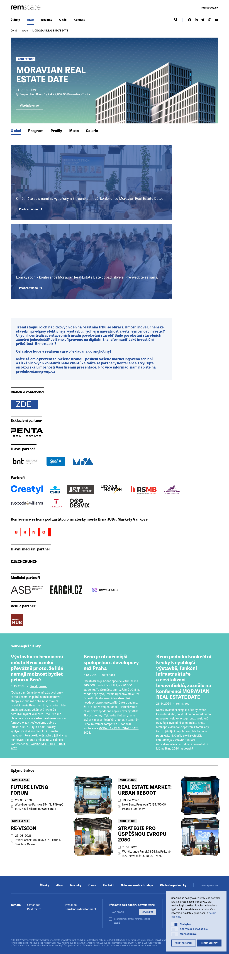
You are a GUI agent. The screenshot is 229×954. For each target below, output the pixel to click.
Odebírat (147, 912)
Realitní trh (34, 909)
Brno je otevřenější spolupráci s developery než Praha (111, 662)
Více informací (29, 105)
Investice (71, 905)
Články (15, 20)
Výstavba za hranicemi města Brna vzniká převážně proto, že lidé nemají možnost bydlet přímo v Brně (37, 668)
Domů (14, 30)
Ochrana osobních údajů (137, 885)
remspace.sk (209, 7)
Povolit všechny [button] (209, 942)
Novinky (46, 20)
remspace (108, 674)
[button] (174, 924)
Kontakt (79, 20)
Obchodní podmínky (173, 885)
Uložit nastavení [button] (183, 942)
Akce (30, 20)
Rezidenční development (80, 909)
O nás (63, 20)
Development (38, 686)
